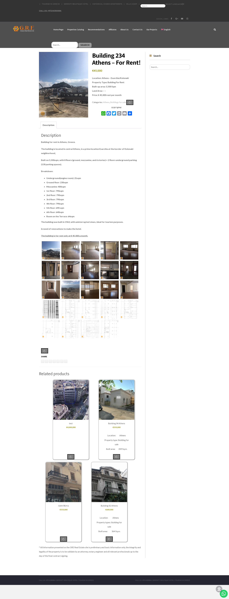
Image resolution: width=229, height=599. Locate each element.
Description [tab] (48, 125)
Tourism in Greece (51, 4)
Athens (106, 102)
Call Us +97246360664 (47, 580)
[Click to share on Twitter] (54, 361)
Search (84, 45)
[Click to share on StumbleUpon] (65, 361)
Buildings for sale (118, 102)
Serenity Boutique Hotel (76, 4)
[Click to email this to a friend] (50, 361)
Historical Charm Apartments (107, 4)
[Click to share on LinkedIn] (42, 361)
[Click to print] (46, 361)
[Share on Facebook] (58, 361)
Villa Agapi (131, 4)
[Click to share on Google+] (61, 361)
